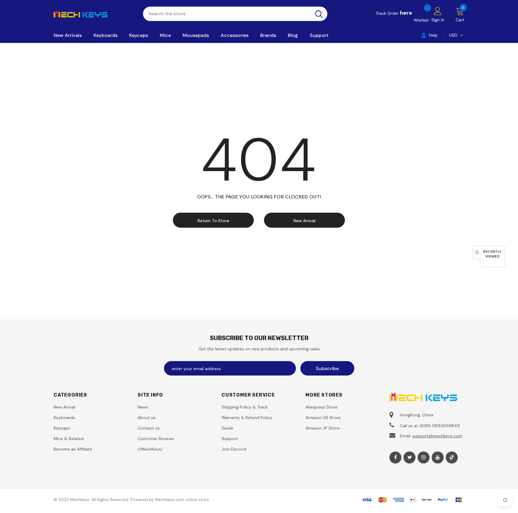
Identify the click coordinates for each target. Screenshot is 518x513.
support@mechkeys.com (437, 436)
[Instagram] (424, 457)
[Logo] (94, 13)
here (406, 13)
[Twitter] (409, 457)
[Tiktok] (452, 457)
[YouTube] (438, 457)
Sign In (437, 20)
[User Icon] (437, 11)
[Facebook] (395, 457)
